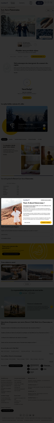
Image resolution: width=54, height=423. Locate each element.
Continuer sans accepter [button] (46, 200)
